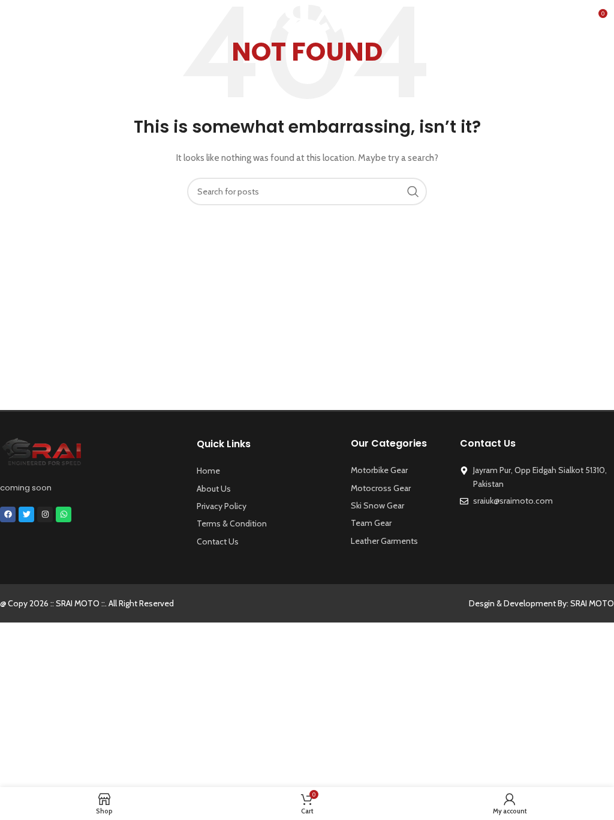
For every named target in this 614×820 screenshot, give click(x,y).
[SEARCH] (413, 191)
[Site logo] (307, 16)
